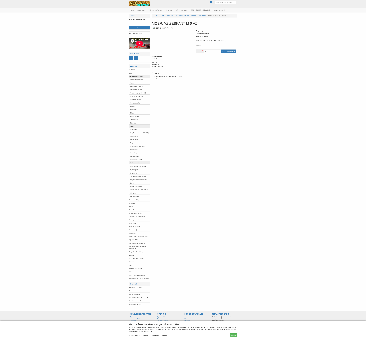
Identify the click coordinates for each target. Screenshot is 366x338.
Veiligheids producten (135, 268)
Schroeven (133, 193)
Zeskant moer (134, 163)
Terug (156, 16)
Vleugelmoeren (134, 156)
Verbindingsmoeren (136, 153)
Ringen (132, 183)
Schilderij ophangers (136, 186)
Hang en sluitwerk (134, 226)
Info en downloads (134, 294)
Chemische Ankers (135, 100)
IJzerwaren (132, 233)
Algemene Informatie (135, 287)
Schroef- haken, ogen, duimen (139, 190)
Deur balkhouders (135, 103)
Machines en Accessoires (137, 243)
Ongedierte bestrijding (136, 252)
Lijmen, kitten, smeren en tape (138, 236)
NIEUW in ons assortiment (137, 275)
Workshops (187, 321)
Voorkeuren (144, 335)
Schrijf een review (219, 40)
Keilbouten (133, 123)
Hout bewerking (134, 116)
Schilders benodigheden (136, 258)
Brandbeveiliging (134, 200)
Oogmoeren (133, 143)
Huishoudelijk (133, 230)
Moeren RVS (134, 139)
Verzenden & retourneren (137, 319)
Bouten (132, 83)
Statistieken (155, 335)
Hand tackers (133, 223)
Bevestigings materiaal (136, 76)
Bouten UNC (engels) (136, 86)
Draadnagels (133, 110)
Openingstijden (161, 317)
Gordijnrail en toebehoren (137, 216)
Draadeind (133, 106)
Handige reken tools (135, 301)
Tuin (130, 265)
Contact (159, 319)
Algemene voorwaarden (137, 317)
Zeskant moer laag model (138, 166)
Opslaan (233, 335)
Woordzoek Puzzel (134, 304)
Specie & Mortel (134, 196)
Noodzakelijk (134, 335)
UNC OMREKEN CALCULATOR (138, 297)
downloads (187, 317)
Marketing (165, 335)
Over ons (132, 291)
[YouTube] (136, 58)
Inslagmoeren (134, 136)
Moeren (132, 126)
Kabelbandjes (134, 120)
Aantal (199, 51)
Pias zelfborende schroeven (138, 176)
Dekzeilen (132, 203)
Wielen (131, 272)
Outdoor (131, 255)
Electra (131, 206)
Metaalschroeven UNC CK (138, 93)
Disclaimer (133, 321)
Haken (132, 113)
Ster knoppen (134, 149)
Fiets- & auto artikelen (135, 210)
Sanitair (131, 262)
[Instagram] (131, 58)
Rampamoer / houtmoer (137, 146)
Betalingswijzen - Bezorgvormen (139, 278)
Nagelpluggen (134, 170)
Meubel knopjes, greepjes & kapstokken (137, 247)
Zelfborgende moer (136, 159)
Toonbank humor (162, 321)
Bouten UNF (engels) (136, 90)
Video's (186, 319)
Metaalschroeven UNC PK (137, 96)
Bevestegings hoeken (136, 80)
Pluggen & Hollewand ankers (138, 180)
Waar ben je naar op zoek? (137, 19)
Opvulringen (133, 173)
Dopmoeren (133, 129)
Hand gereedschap (135, 220)
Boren (131, 73)
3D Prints (132, 70)
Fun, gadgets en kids (135, 213)
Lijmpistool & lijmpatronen (137, 240)
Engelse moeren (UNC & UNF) (139, 133)
